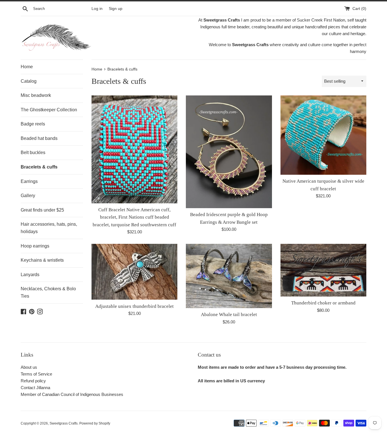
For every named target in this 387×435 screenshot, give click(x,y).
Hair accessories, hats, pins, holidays (49, 228)
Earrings (29, 181)
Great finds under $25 (42, 210)
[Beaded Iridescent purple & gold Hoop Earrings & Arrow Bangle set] (229, 151)
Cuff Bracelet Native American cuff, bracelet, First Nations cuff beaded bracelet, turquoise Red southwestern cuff (134, 217)
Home (27, 66)
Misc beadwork (36, 95)
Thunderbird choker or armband (323, 303)
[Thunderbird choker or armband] (323, 270)
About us (29, 367)
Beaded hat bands (39, 138)
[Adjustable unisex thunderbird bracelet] (134, 272)
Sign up (115, 9)
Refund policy (33, 380)
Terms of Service (36, 374)
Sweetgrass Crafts (64, 423)
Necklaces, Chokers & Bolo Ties (48, 292)
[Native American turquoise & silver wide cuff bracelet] (323, 135)
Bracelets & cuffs (39, 167)
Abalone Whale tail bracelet (229, 314)
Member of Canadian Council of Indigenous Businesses (72, 394)
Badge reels (33, 123)
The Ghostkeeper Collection (49, 109)
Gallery (28, 195)
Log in (97, 9)
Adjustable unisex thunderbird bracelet (134, 306)
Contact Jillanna (35, 387)
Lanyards (30, 274)
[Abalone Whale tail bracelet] (229, 276)
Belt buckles (33, 152)
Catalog (29, 81)
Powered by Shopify (94, 423)
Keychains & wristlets (42, 260)
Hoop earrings (35, 246)
